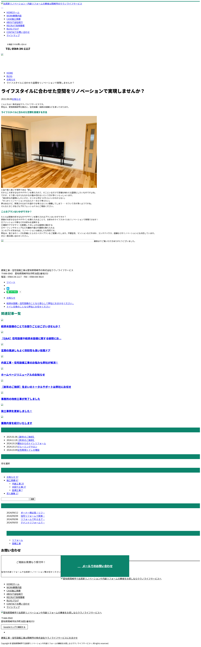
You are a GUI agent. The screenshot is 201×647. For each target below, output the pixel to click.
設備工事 (16, 543)
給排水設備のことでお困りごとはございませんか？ (31, 326)
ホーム (13, 12)
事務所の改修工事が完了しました (20, 399)
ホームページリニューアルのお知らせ (23, 374)
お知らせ (16, 99)
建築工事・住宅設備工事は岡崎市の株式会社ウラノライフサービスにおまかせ (39, 637)
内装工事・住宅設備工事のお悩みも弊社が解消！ (29, 362)
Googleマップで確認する (14, 627)
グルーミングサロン (27, 446)
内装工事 (18, 483)
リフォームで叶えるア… (33, 519)
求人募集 (12, 493)
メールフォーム (10, 54)
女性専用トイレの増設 (28, 450)
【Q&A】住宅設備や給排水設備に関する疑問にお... (31, 338)
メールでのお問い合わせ (97, 566)
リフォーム (17, 540)
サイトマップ (13, 35)
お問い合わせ (18, 32)
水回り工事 (19, 486)
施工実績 (14, 19)
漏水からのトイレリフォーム (32, 443)
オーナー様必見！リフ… (33, 512)
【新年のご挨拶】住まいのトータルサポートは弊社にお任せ (36, 387)
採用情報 (15, 25)
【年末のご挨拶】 (26, 440)
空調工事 (17, 490)
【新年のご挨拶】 (26, 436)
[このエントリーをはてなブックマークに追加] (8, 289)
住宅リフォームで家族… (33, 515)
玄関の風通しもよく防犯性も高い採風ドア (25, 350)
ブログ (13, 28)
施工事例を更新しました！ (16, 411)
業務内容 (14, 15)
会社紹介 (15, 22)
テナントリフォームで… (33, 522)
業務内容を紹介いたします (16, 423)
